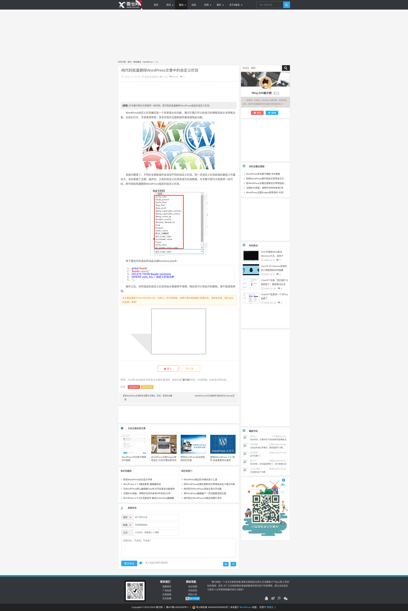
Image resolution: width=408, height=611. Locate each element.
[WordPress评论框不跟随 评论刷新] (134, 444)
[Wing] (265, 83)
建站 (181, 5)
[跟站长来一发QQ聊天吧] (266, 598)
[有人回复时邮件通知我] (141, 563)
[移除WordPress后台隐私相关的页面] (193, 444)
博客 (259, 113)
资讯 (168, 5)
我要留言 (166, 586)
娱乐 (219, 5)
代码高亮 (192, 590)
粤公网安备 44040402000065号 (212, 607)
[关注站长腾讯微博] (279, 598)
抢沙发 (175, 77)
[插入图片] (226, 564)
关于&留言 (234, 5)
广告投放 (166, 590)
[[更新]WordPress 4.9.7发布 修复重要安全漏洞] (223, 444)
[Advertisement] (204, 35)
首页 (156, 5)
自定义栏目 (147, 387)
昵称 (127, 518)
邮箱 (127, 525)
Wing (255, 93)
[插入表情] (233, 564)
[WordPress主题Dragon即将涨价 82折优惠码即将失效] (164, 444)
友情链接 (166, 594)
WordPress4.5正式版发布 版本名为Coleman (214, 396)
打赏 (191, 368)
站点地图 (192, 586)
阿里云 (270, 607)
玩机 (194, 5)
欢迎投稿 (166, 598)
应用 (206, 5)
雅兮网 (186, 379)
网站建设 (137, 62)
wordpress (133, 387)
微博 (273, 113)
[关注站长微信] (285, 598)
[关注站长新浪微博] (273, 598)
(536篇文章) (265, 93)
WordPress (148, 62)
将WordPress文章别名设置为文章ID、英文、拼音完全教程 (148, 398)
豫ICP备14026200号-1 (177, 607)
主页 (125, 532)
